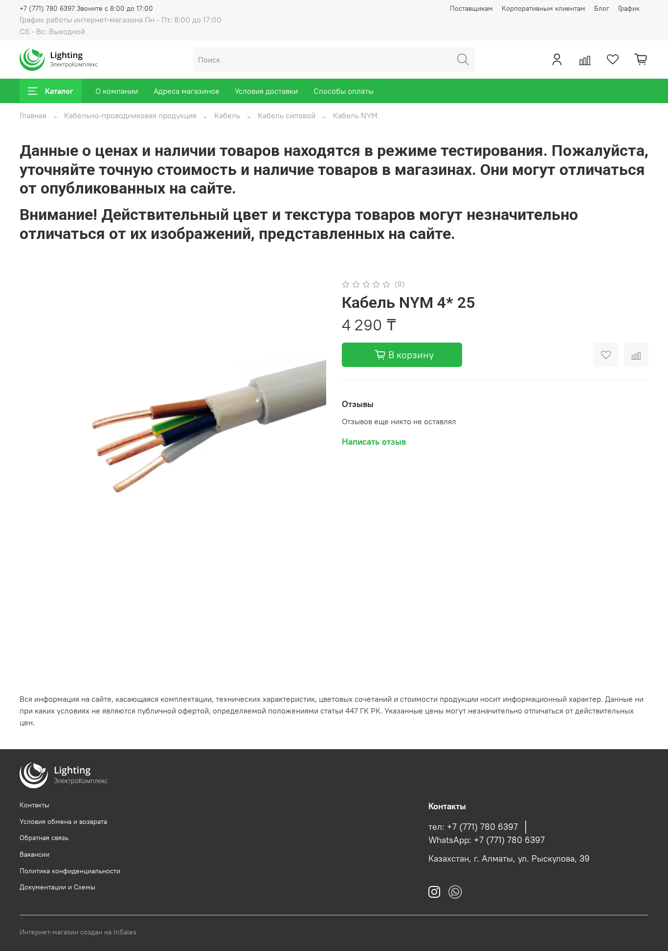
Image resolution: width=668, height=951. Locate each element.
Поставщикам (471, 8)
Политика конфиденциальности (70, 870)
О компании (116, 91)
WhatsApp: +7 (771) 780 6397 (486, 840)
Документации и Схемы (57, 887)
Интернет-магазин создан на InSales (78, 932)
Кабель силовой (286, 115)
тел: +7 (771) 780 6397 (473, 826)
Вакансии (34, 854)
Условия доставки (266, 91)
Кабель (227, 115)
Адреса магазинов (186, 91)
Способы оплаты (343, 91)
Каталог (59, 91)
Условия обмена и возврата (63, 821)
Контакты (34, 804)
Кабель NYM (355, 115)
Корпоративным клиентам (543, 8)
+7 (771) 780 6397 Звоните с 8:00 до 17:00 (86, 8)
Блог (601, 8)
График (629, 8)
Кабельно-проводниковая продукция (130, 115)
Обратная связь (44, 837)
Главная (33, 115)
